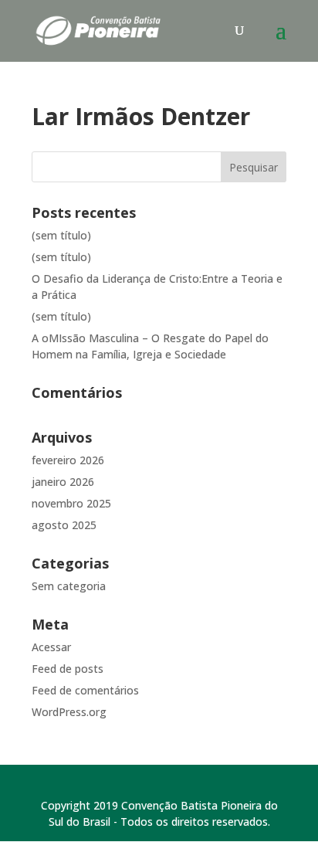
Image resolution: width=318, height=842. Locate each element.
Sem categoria (69, 586)
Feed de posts (67, 668)
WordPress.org (69, 711)
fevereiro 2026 (68, 460)
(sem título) (61, 235)
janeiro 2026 (63, 481)
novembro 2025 (71, 503)
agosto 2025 (64, 525)
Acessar (51, 647)
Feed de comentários (85, 690)
